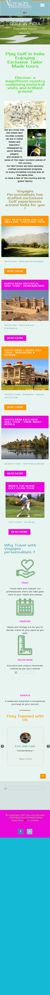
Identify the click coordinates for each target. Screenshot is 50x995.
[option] (25, 746)
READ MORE (15, 271)
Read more (25, 759)
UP (43, 776)
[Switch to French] (25, 13)
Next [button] (48, 746)
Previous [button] (2, 746)
